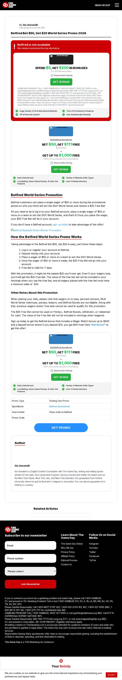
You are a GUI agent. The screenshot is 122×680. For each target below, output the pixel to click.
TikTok (92, 560)
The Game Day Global (72, 543)
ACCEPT (111, 675)
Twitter (92, 552)
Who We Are (67, 548)
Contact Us (66, 564)
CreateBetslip (102, 5)
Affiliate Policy (68, 556)
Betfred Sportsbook (60, 406)
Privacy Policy (68, 552)
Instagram (93, 543)
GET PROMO (61, 427)
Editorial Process (69, 560)
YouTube (93, 548)
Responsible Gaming (63, 75)
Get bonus (61, 81)
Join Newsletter (30, 584)
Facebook (94, 556)
